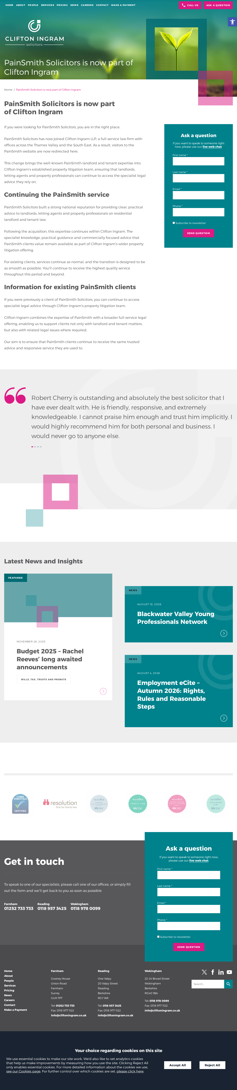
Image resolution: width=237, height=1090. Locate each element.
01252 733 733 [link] (18, 908)
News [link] (74, 5)
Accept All (177, 1065)
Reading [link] (43, 904)
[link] (232, 21)
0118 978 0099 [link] (85, 908)
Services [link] (47, 5)
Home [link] (10, 5)
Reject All (212, 1065)
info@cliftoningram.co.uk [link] (68, 1015)
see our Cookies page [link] (23, 1071)
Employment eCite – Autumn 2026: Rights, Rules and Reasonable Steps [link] (171, 694)
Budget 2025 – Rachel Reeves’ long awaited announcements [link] (50, 659)
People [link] (33, 5)
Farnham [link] (10, 904)
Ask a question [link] (218, 5)
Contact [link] (102, 5)
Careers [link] (87, 5)
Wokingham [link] (79, 904)
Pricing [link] (62, 5)
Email (176, 189)
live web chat (212, 146)
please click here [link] (130, 1071)
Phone (177, 206)
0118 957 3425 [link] (51, 908)
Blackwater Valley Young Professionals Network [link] (175, 618)
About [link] (20, 5)
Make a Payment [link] (123, 5)
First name (179, 155)
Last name (179, 172)
